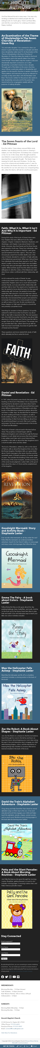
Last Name (4, 953)
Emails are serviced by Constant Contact (21, 971)
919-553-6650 (15, 1024)
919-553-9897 (17, 1026)
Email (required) (7, 941)
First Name (4, 947)
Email (34, 1046)
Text (26, 1046)
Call (19, 1046)
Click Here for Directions (9, 1033)
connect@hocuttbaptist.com (14, 1029)
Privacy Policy (29, 1041)
